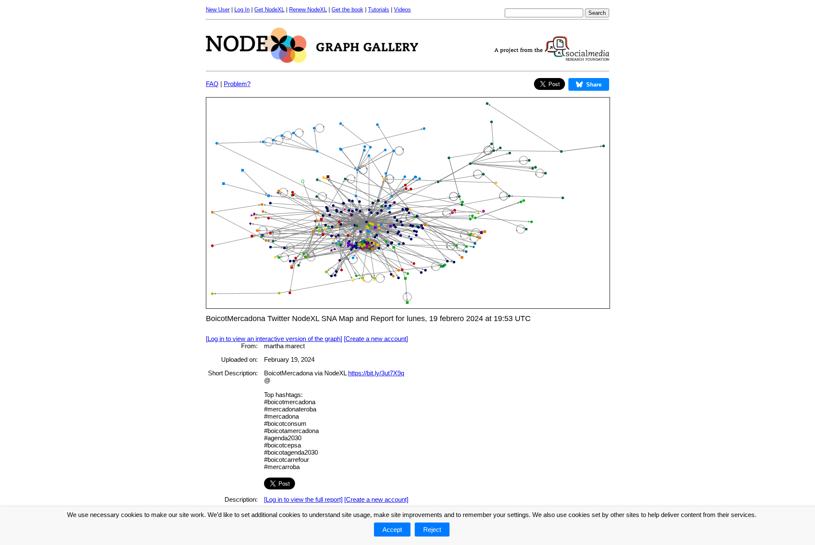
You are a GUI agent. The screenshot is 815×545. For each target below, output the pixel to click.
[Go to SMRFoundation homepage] (552, 58)
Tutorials (378, 9)
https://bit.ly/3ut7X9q (376, 373)
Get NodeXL (269, 9)
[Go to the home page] (312, 60)
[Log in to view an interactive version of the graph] (274, 338)
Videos (402, 9)
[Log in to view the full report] (303, 499)
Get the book (347, 9)
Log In (242, 9)
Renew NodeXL (308, 9)
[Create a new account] (376, 338)
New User (218, 9)
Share (593, 84)
